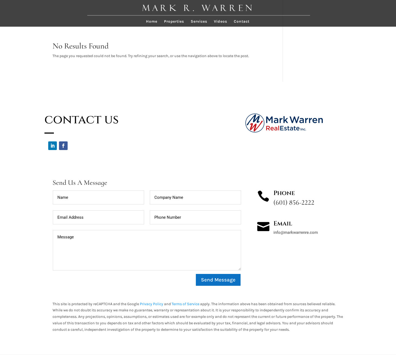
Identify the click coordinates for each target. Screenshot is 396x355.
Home (151, 22)
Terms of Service (185, 304)
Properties (174, 22)
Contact (241, 22)
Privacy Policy (151, 304)
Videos (220, 22)
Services (199, 22)
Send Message (218, 280)
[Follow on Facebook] (63, 145)
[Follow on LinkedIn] (52, 145)
